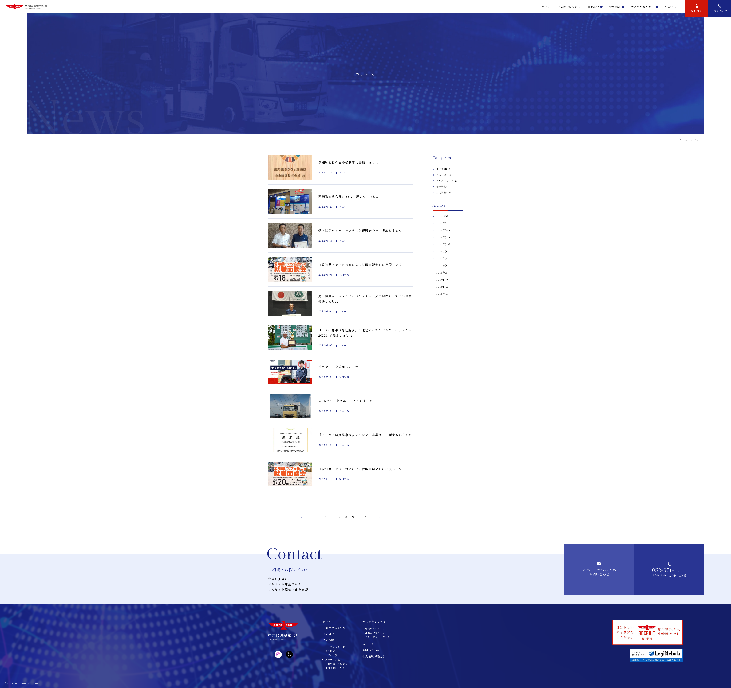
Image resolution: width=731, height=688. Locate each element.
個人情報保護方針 (374, 656)
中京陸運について (569, 7)
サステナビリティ (642, 7)
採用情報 (696, 11)
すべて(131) (443, 168)
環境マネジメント (375, 628)
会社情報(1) (443, 186)
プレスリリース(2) (446, 180)
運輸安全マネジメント (377, 632)
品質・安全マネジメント (379, 637)
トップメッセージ (335, 646)
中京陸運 (684, 139)
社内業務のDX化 (334, 667)
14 (365, 517)
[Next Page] (378, 517)
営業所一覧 (331, 655)
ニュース (368, 644)
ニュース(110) (444, 174)
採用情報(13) (443, 192)
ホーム (546, 7)
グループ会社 (332, 659)
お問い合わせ (719, 11)
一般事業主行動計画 (336, 663)
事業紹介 (593, 7)
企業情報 (615, 7)
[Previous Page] (303, 517)
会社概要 (330, 651)
